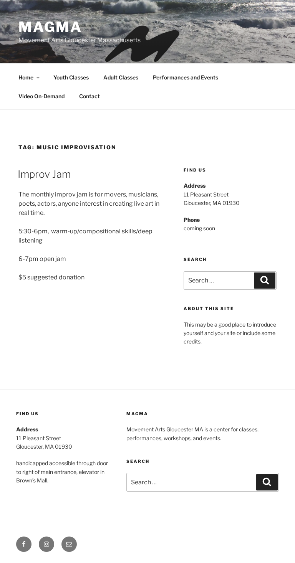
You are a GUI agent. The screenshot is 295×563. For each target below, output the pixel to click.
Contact (89, 96)
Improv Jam (44, 174)
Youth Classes (71, 77)
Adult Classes (120, 77)
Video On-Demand (41, 96)
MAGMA (50, 26)
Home (25, 77)
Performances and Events (185, 77)
